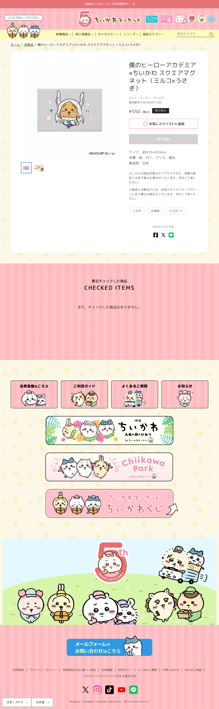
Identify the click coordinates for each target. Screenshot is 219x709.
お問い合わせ (171, 670)
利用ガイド (125, 670)
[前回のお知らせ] (12, 4)
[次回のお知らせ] (207, 4)
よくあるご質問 (147, 670)
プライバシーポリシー (43, 670)
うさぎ (137, 211)
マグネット (176, 211)
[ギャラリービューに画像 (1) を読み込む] (26, 168)
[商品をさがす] (211, 34)
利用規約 (18, 670)
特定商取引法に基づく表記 (79, 670)
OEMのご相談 (193, 670)
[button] (63, 34)
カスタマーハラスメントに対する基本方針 (109, 676)
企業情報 (106, 670)
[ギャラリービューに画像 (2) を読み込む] (39, 168)
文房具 (155, 211)
